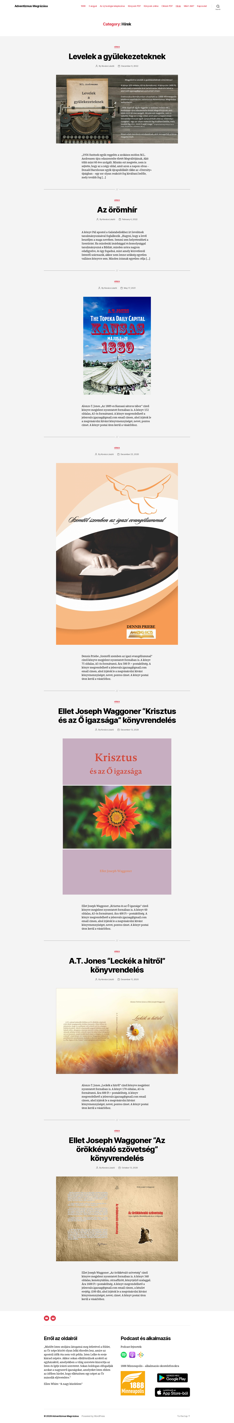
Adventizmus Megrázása (31, 6)
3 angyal (93, 6)
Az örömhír (117, 209)
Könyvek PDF (134, 6)
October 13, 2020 (130, 1167)
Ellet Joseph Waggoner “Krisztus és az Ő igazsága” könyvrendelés (117, 715)
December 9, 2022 (129, 66)
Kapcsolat (202, 6)
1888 (83, 6)
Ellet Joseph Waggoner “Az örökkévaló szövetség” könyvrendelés (117, 1149)
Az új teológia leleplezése (112, 6)
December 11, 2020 (130, 979)
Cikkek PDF (167, 6)
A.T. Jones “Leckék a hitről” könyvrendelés (117, 965)
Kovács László (108, 66)
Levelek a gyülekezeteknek (117, 56)
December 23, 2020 (130, 454)
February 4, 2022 (130, 219)
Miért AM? (189, 6)
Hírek (178, 6)
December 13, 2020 (130, 729)
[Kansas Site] (117, 346)
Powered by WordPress (93, 1416)
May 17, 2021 (130, 288)
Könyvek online (151, 6)
